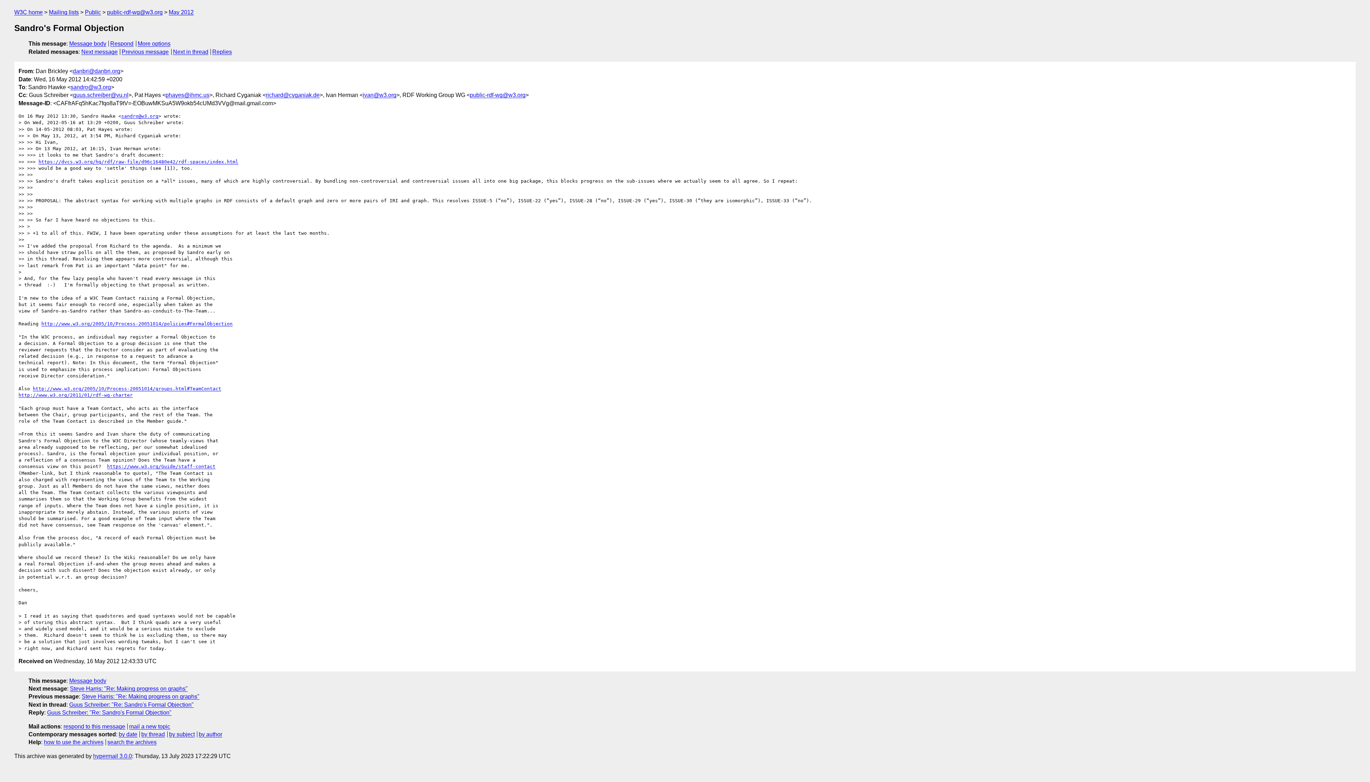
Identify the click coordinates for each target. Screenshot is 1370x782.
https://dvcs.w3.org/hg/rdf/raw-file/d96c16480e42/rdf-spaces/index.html (138, 161)
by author (210, 734)
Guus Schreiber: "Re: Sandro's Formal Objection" (131, 705)
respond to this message (94, 726)
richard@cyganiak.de (293, 95)
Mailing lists (64, 12)
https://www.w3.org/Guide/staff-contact (161, 466)
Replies (222, 52)
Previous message (145, 52)
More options (154, 44)
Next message (99, 52)
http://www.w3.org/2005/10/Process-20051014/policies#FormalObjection (137, 323)
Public (93, 12)
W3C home (28, 12)
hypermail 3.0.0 (112, 756)
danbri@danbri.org (96, 71)
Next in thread (190, 52)
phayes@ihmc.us (187, 95)
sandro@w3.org (91, 87)
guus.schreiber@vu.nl (100, 95)
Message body (87, 44)
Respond (121, 44)
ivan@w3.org (379, 95)
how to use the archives (73, 742)
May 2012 (181, 12)
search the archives (132, 742)
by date (128, 734)
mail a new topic (149, 726)
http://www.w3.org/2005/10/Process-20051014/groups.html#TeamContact (127, 388)
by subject (182, 734)
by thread (153, 734)
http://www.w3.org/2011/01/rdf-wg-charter (76, 395)
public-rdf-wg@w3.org (135, 12)
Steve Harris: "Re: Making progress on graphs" (129, 689)
